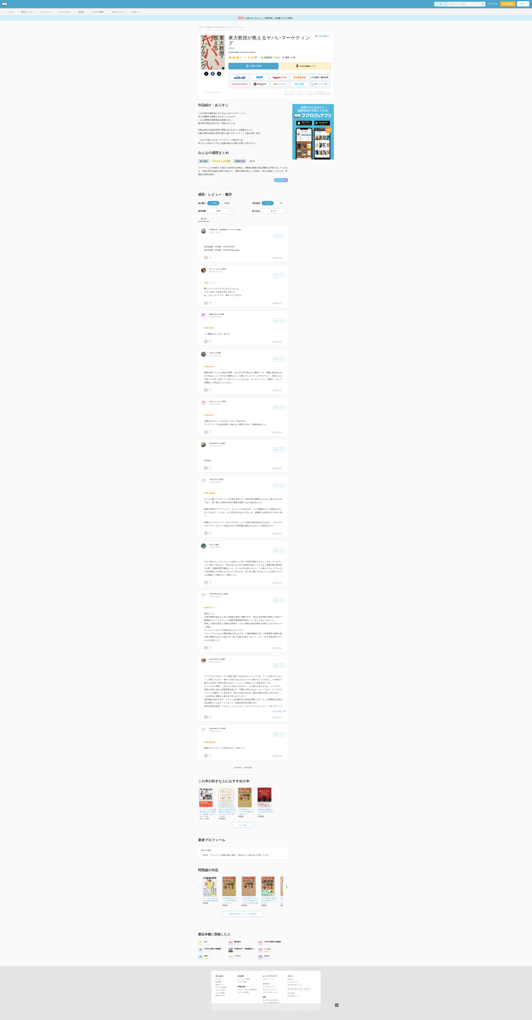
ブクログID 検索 (243, 992)
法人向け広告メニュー (295, 984)
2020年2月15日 (215, 597)
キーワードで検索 (244, 979)
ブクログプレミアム (269, 989)
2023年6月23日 (215, 317)
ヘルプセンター (292, 982)
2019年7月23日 (215, 731)
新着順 (226, 203)
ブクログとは (492, 4)
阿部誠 (231, 48)
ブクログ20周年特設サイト (272, 1003)
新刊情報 (218, 982)
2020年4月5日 (214, 547)
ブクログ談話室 (220, 987)
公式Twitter (291, 993)
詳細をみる (277, 258)
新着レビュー (220, 984)
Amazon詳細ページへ (308, 66)
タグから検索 (242, 982)
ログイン (523, 4)
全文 (281, 203)
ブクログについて (269, 979)
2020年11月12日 (215, 446)
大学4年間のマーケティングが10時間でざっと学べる (246, 812)
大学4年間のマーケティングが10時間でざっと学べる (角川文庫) (250, 900)
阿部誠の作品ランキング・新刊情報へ (243, 914)
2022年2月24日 (215, 356)
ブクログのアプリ (269, 987)
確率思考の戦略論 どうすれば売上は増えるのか (266, 812)
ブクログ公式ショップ (270, 992)
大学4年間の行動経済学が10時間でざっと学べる (269, 900)
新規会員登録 (508, 4)
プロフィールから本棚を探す (247, 989)
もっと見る (279, 180)
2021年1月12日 (215, 404)
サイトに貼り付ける (212, 92)
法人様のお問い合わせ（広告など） (299, 989)
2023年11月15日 (215, 272)
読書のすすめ (220, 995)
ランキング (219, 979)
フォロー (279, 236)
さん (222, 230)
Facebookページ (293, 996)
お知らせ (290, 979)
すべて (204, 219)
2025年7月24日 (215, 232)
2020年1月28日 (215, 662)
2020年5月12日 (215, 482)
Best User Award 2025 (270, 1000)
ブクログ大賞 (220, 990)
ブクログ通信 (220, 993)
